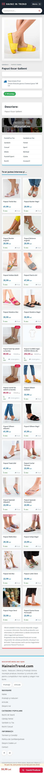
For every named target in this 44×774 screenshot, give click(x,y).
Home (4, 694)
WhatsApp (10, 94)
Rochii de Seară (8, 715)
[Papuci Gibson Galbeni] (32, 375)
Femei (25, 143)
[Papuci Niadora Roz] (11, 299)
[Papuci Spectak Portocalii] (32, 487)
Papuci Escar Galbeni (14, 68)
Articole (17, 685)
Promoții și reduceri (10, 698)
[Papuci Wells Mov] (11, 524)
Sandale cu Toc (28, 138)
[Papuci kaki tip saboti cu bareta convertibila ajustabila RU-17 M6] (11, 336)
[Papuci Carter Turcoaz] (32, 450)
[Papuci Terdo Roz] (11, 188)
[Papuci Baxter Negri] (32, 188)
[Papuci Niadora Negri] (32, 299)
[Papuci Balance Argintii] (32, 225)
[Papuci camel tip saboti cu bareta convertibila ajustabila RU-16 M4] (11, 375)
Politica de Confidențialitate (13, 739)
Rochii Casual (7, 726)
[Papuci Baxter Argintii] (11, 225)
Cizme (25, 156)
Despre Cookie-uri (9, 743)
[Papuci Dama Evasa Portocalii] (32, 597)
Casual (6, 147)
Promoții (6, 685)
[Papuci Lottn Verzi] (32, 561)
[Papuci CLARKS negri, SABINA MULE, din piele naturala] (32, 336)
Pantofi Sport (9, 156)
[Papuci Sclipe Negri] (32, 524)
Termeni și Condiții (9, 735)
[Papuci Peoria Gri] (32, 262)
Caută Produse (32, 770)
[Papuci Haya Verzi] (11, 597)
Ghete (6, 152)
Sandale (7, 143)
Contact (5, 747)
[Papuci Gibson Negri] (32, 413)
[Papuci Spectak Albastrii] (11, 487)
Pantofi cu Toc (9, 138)
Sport (25, 147)
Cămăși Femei (7, 719)
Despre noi (6, 706)
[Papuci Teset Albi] (11, 450)
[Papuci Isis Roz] (11, 561)
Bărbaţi (26, 152)
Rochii (6, 161)
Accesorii (26, 161)
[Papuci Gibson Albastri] (11, 413)
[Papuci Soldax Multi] (11, 262)
